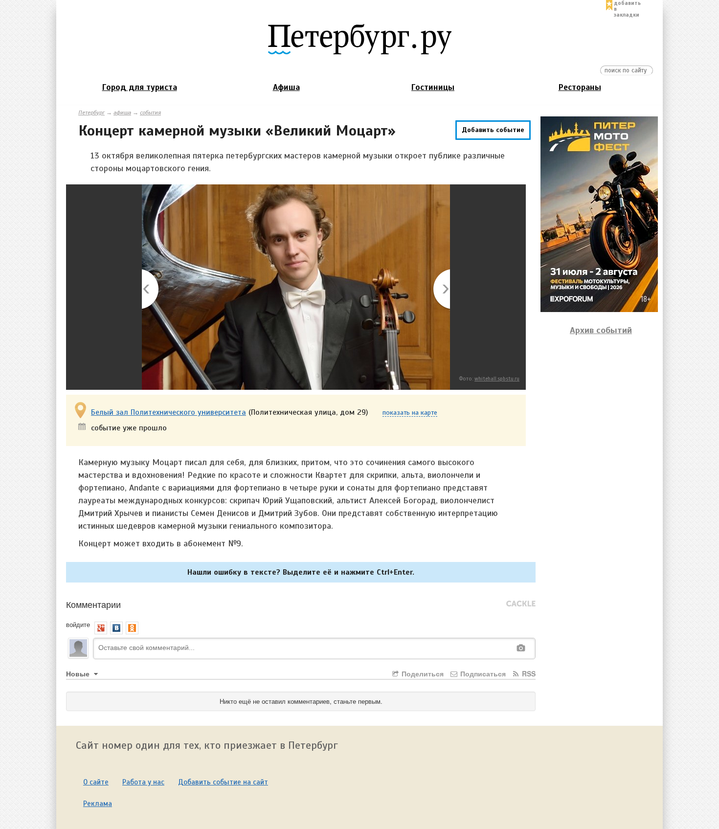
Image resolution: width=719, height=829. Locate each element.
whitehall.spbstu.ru (496, 378)
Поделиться (422, 673)
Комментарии (93, 604)
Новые (78, 673)
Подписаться (482, 673)
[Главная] (359, 39)
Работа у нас (143, 782)
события (150, 112)
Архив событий (601, 330)
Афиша (286, 87)
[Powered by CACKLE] (521, 604)
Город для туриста (139, 87)
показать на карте (409, 413)
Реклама (97, 803)
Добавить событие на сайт (223, 782)
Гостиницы (432, 87)
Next (441, 290)
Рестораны (580, 87)
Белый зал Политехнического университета (168, 412)
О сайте (96, 782)
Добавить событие (493, 130)
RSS (528, 673)
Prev (151, 290)
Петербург (91, 112)
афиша (122, 112)
